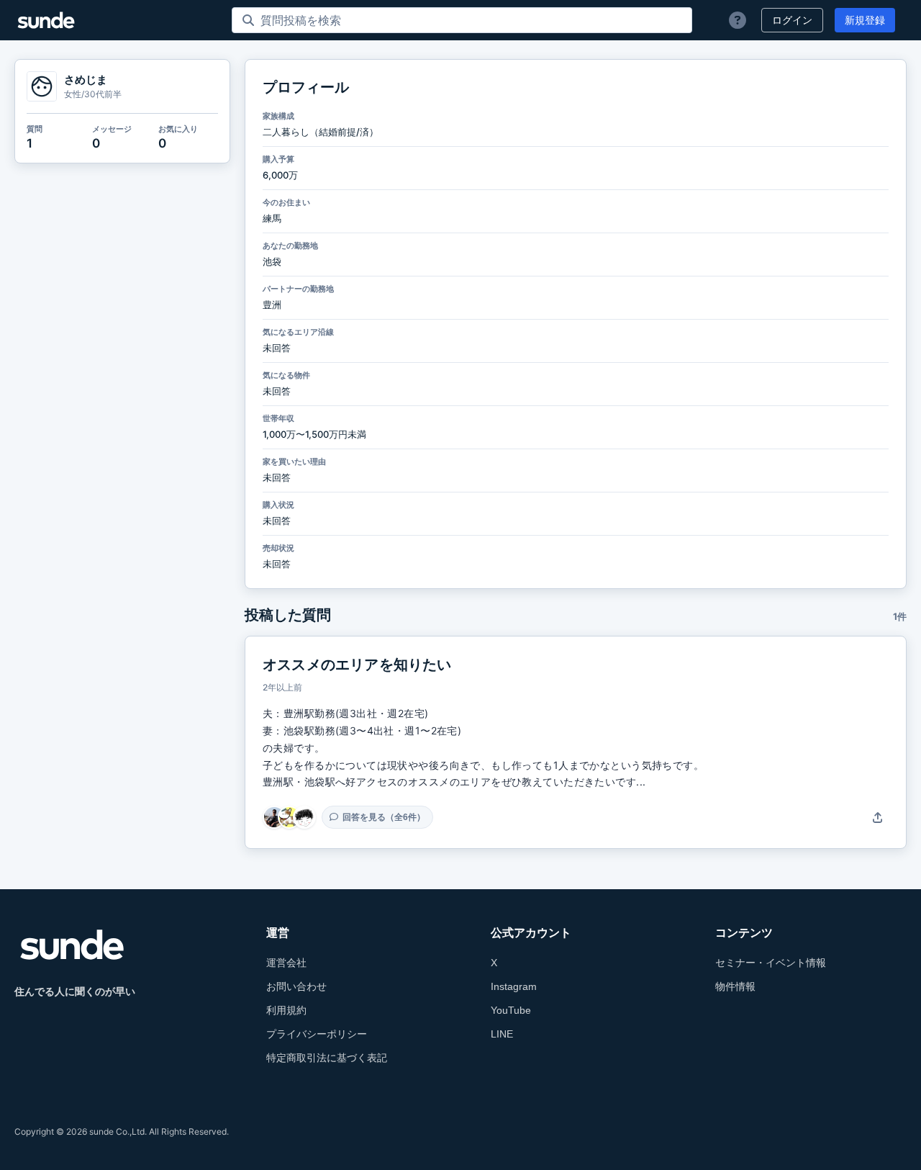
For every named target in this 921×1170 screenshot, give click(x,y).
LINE (502, 1034)
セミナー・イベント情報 (770, 962)
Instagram (514, 986)
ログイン (792, 20)
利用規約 (286, 1010)
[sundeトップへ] (72, 945)
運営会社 (286, 962)
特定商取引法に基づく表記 (326, 1057)
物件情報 (735, 986)
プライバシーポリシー (316, 1034)
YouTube (511, 1010)
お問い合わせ (296, 986)
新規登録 (865, 20)
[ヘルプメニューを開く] (737, 20)
